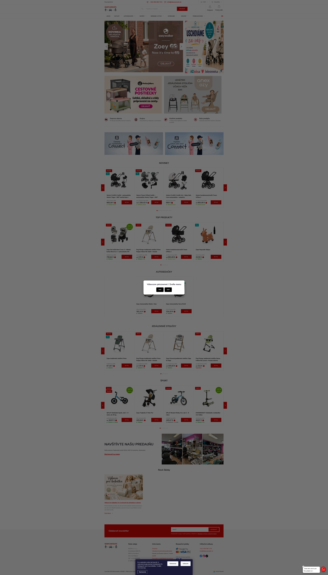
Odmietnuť (172, 564)
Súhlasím (185, 564)
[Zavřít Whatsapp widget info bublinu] (303, 567)
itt (144, 568)
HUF (160, 290)
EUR (168, 290)
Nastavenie (142, 572)
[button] (323, 569)
